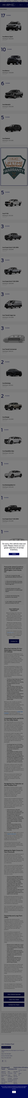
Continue (14, 554)
